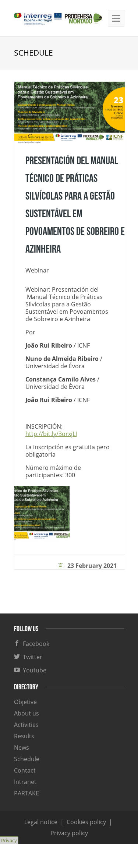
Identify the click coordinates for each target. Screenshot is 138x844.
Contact (25, 770)
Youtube (33, 670)
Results (24, 736)
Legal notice (40, 822)
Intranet (25, 782)
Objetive (25, 702)
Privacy (9, 840)
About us (26, 713)
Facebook (34, 644)
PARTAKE (26, 793)
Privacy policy (69, 833)
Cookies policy (86, 822)
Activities (26, 725)
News (21, 747)
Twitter (31, 657)
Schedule (26, 759)
